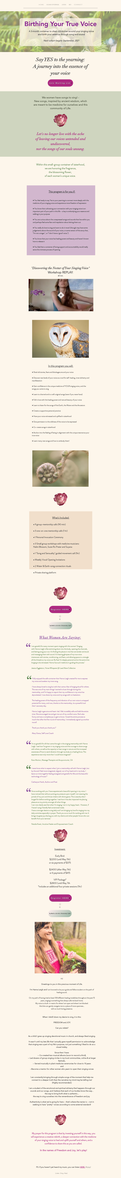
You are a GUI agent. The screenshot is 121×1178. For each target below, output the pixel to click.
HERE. (82, 1167)
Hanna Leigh (39, 649)
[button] (90, 309)
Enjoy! (88, 1167)
